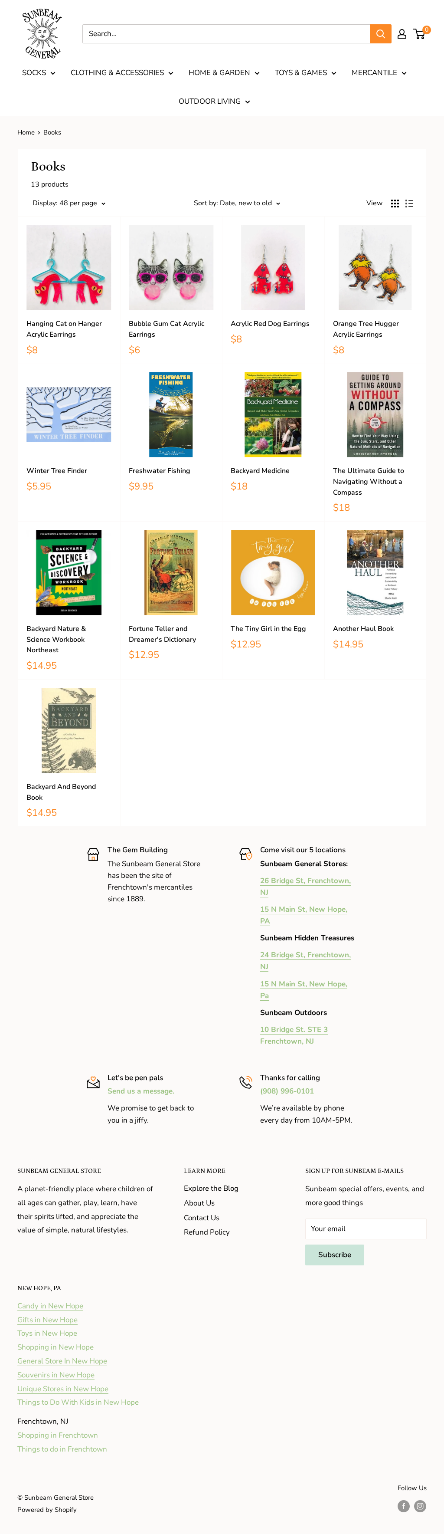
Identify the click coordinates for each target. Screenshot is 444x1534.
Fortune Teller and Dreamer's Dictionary (162, 634)
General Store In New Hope (62, 1361)
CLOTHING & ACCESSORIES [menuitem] (117, 73)
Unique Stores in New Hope (62, 1389)
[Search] (381, 33)
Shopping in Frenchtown (57, 1435)
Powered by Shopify (47, 1509)
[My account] (402, 34)
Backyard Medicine (260, 471)
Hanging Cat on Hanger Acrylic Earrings (64, 329)
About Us (199, 1203)
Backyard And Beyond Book (61, 792)
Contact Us (201, 1218)
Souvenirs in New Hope (56, 1375)
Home (26, 132)
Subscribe (334, 1255)
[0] (419, 34)
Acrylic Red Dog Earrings (270, 323)
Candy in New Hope (50, 1306)
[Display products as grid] (395, 203)
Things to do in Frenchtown (62, 1449)
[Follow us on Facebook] (404, 1505)
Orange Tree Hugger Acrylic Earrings (366, 329)
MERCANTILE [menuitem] (374, 73)
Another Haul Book (363, 629)
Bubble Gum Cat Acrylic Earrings (166, 329)
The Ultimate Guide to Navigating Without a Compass (368, 481)
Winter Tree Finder (56, 471)
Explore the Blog (211, 1188)
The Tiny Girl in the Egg (268, 629)
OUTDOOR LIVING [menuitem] (210, 101)
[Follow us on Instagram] (420, 1505)
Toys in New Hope (47, 1333)
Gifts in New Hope (47, 1320)
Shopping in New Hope (55, 1347)
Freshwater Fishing (159, 471)
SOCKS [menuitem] (34, 73)
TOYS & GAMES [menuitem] (301, 73)
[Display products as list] (409, 203)
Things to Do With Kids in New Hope (78, 1402)
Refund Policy (207, 1232)
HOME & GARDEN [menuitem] (219, 73)
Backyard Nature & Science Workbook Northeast (56, 639)
